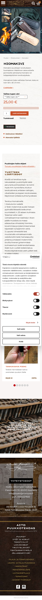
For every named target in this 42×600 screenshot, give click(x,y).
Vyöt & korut (21, 539)
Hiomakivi (25, 58)
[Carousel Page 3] (20, 385)
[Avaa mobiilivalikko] (3, 3)
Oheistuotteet (15, 58)
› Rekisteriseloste (21, 570)
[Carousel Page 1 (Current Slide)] (14, 385)
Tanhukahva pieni (16, 367)
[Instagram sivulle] (24, 587)
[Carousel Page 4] (22, 385)
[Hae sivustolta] (33, 3)
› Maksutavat (21, 566)
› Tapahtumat (21, 576)
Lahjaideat (21, 545)
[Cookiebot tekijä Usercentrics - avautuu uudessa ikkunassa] (30, 257)
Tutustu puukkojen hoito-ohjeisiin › (20, 166)
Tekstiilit (21, 542)
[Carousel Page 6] (27, 385)
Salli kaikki (21, 329)
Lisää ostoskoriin (19, 113)
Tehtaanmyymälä (21, 550)
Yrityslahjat (21, 548)
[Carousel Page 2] (17, 385)
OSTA (34, 378)
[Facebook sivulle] (18, 587)
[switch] (36, 300)
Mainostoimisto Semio (21, 598)
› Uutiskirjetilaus (21, 573)
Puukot (6, 58)
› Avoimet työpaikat (21, 580)
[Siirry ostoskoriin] (38, 3)
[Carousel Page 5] (25, 385)
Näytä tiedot (30, 322)
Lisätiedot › (8, 88)
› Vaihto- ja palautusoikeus (21, 563)
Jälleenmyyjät (21, 553)
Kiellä (21, 341)
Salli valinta (21, 335)
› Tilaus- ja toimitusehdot (21, 560)
